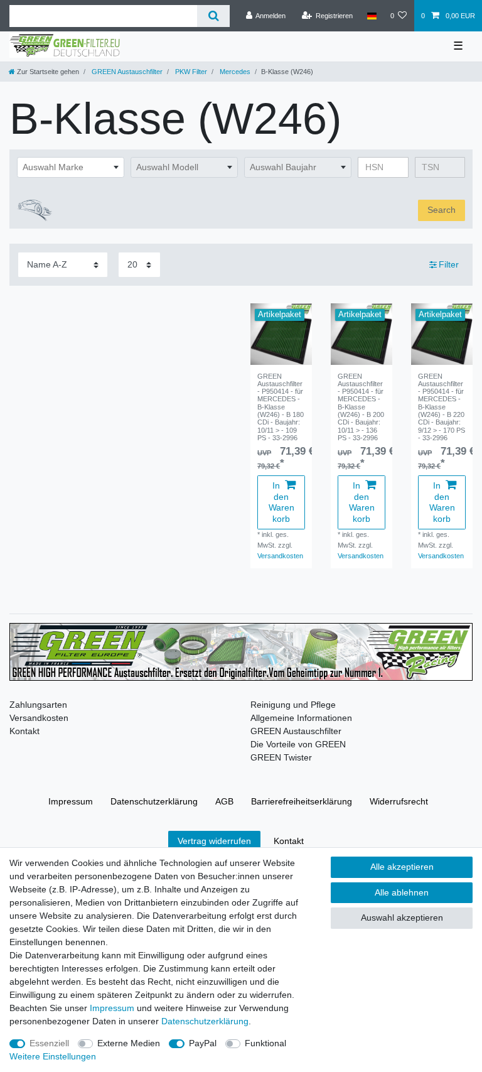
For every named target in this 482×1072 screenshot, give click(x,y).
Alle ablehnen (402, 892)
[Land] (371, 15)
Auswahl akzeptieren (402, 917)
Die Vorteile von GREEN (298, 744)
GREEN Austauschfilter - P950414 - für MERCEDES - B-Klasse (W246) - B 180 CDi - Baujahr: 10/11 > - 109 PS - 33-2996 (280, 407)
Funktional (265, 1043)
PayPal (203, 1043)
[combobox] (70, 167)
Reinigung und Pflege (293, 705)
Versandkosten (280, 556)
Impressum (70, 801)
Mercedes (234, 71)
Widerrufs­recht (399, 801)
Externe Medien (128, 1043)
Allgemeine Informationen (301, 718)
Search (441, 210)
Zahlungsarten (38, 705)
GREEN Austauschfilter (126, 71)
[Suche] (213, 16)
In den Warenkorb (281, 502)
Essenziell (49, 1043)
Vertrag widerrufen (214, 841)
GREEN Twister (281, 757)
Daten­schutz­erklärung (154, 801)
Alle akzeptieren (402, 867)
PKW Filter (190, 71)
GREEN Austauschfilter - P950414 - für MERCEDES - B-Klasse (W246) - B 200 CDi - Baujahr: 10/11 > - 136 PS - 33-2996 (361, 407)
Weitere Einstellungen (52, 1056)
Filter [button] (449, 264)
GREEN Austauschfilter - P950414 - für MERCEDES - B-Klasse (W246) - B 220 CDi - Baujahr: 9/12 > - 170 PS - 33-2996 (441, 407)
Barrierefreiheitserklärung (301, 801)
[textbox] (71, 168)
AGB (224, 801)
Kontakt (24, 731)
